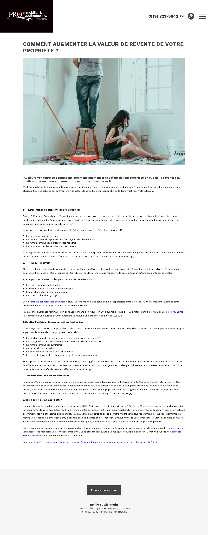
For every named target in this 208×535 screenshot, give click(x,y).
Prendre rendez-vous (104, 490)
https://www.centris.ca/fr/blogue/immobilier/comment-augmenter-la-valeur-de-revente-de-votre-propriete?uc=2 (95, 442)
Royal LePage (177, 311)
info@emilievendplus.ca (114, 511)
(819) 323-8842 (89, 511)
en (182, 16)
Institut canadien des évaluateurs (49, 301)
